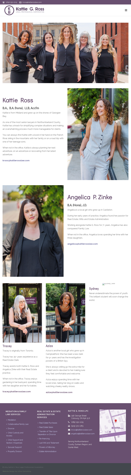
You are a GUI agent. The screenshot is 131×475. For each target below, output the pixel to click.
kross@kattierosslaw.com (32, 2)
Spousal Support (15, 447)
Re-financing (44, 439)
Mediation (12, 420)
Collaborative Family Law (18, 424)
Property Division (15, 451)
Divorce (11, 428)
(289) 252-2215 (11, 2)
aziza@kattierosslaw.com (59, 392)
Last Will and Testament (49, 443)
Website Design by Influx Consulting (17, 471)
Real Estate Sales (46, 427)
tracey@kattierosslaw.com (17, 391)
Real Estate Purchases (48, 423)
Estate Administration (47, 451)
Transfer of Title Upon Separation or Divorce (47, 432)
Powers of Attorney (47, 447)
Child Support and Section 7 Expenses (14, 441)
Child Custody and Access (14, 434)
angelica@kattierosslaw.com (82, 244)
